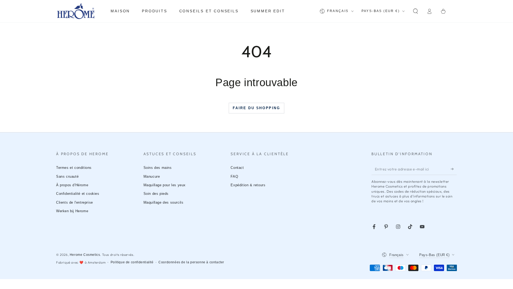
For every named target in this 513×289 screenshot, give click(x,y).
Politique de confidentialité (132, 262)
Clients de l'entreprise (74, 202)
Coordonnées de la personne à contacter (191, 262)
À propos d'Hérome (72, 185)
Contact (237, 168)
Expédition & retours (248, 185)
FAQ (234, 176)
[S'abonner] (454, 169)
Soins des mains (157, 168)
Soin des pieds (156, 194)
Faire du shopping (256, 108)
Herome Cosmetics (85, 255)
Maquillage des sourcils (163, 202)
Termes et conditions (74, 168)
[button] (415, 11)
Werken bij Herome (72, 211)
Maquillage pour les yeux (164, 185)
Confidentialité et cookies (77, 194)
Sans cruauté (67, 176)
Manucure (151, 176)
